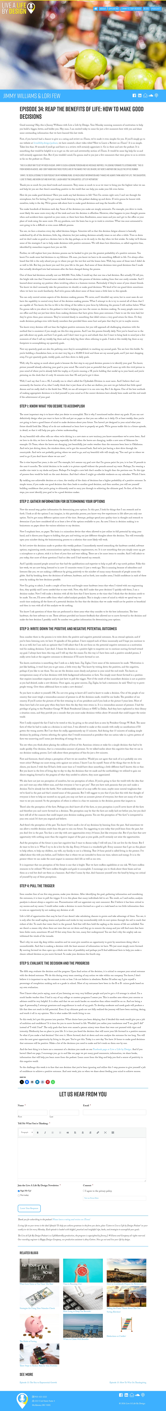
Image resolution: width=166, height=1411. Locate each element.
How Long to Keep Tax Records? (77, 1311)
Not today (24, 1195)
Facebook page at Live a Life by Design (112, 1050)
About (103, 8)
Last (51, 1117)
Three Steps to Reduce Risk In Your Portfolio (38, 1366)
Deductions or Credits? (116, 1336)
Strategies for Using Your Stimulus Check (37, 1308)
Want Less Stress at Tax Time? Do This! (36, 1284)
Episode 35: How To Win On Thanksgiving (128, 1383)
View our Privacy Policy (91, 1198)
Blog (146, 8)
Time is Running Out (72, 1284)
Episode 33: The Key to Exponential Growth (38, 1383)
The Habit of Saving (28, 1341)
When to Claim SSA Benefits (76, 1339)
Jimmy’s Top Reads (131, 8)
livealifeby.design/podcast (46, 143)
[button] (26, 1132)
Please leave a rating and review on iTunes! (71, 1220)
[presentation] (26, 1132)
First (20, 1117)
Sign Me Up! (25, 1191)
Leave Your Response (29, 1208)
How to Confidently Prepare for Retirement (125, 1284)
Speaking (114, 8)
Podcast (156, 8)
